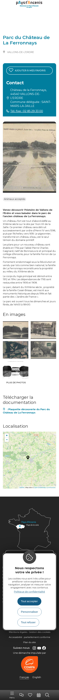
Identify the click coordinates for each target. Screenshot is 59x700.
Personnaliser (29, 611)
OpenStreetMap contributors (44, 487)
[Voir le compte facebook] (44, 648)
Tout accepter (29, 601)
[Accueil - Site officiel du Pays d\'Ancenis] (29, 4)
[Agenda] (39, 695)
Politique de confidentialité (29, 591)
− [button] (7, 440)
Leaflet (21, 487)
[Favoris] (30, 695)
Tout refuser (28, 622)
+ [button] (7, 435)
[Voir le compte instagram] (34, 648)
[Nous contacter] (21, 695)
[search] (47, 695)
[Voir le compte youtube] (39, 648)
